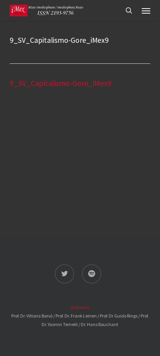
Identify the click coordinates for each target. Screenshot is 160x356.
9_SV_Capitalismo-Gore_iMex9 (60, 83)
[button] (146, 10)
